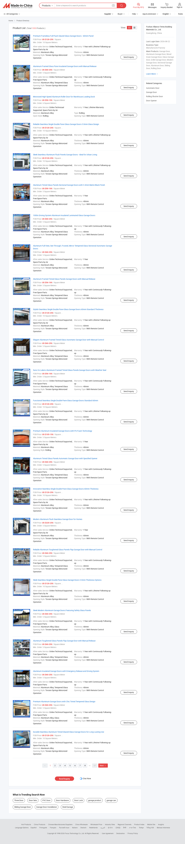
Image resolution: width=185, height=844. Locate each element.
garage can (111, 800)
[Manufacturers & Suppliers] (17, 5)
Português (43, 827)
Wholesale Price (96, 824)
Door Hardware (62, 800)
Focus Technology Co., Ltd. (75, 833)
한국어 (110, 827)
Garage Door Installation (46, 807)
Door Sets (33, 800)
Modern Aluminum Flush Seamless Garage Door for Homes (57, 519)
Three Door (18, 800)
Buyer (120, 14)
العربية (102, 827)
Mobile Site (151, 824)
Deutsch (83, 827)
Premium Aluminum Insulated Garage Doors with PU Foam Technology (62, 431)
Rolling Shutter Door (154, 96)
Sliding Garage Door (22, 807)
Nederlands (93, 827)
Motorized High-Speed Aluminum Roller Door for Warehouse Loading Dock (64, 96)
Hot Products (26, 824)
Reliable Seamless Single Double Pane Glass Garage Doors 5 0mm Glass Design (66, 124)
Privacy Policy (133, 833)
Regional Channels (124, 824)
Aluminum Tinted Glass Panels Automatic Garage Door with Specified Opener (65, 458)
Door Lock (78, 800)
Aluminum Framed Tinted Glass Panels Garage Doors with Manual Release (64, 279)
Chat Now (87, 778)
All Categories (12, 14)
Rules (180, 14)
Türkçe (141, 827)
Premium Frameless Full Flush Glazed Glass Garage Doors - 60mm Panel (63, 36)
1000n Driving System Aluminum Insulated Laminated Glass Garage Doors (64, 215)
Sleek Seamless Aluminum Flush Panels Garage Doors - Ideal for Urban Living (65, 154)
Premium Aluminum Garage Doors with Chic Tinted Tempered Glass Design (64, 701)
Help (134, 14)
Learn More (152, 74)
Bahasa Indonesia (163, 827)
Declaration (120, 833)
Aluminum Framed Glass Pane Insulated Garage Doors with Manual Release (64, 66)
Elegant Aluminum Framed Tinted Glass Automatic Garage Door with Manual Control (68, 339)
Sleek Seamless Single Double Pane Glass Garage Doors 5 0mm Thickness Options (67, 580)
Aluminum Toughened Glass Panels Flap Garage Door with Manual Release (64, 640)
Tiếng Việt (150, 827)
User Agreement (107, 833)
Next (103, 765)
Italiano (75, 827)
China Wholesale (81, 824)
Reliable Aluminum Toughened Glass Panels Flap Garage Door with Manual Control (67, 549)
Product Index (139, 824)
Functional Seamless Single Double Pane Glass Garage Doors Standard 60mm (65, 400)
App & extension (149, 14)
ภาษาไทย (132, 827)
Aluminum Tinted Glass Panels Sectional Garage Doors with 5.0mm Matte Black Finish (69, 185)
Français (53, 827)
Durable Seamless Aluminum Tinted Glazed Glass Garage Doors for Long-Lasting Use (68, 732)
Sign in (179, 7)
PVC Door (46, 800)
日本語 (118, 827)
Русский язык (64, 827)
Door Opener (151, 100)
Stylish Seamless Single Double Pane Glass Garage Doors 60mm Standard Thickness (68, 309)
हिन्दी (124, 827)
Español (34, 827)
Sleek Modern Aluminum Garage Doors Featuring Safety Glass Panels (62, 610)
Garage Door (151, 92)
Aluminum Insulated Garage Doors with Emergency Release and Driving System (66, 671)
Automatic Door (152, 88)
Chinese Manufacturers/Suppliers (60, 824)
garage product (94, 800)
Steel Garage (67, 807)
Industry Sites (110, 824)
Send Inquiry (129, 57)
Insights (161, 824)
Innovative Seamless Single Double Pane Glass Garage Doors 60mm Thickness (65, 488)
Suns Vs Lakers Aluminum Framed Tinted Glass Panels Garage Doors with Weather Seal (69, 370)
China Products (39, 824)
